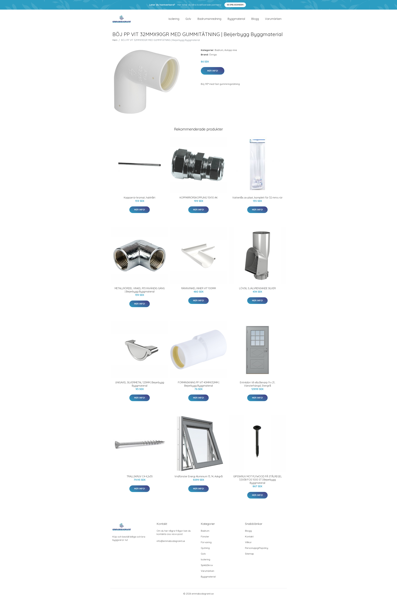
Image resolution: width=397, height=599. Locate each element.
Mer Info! (212, 70)
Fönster (205, 536)
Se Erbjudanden (235, 5)
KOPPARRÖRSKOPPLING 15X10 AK (199, 197)
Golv (188, 19)
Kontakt (249, 536)
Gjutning (205, 548)
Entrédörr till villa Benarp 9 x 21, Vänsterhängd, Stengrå (257, 384)
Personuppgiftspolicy (256, 548)
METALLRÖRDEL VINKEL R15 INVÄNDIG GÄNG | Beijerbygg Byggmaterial (140, 290)
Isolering (173, 19)
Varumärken (273, 19)
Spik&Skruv (207, 565)
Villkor (248, 542)
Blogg (255, 19)
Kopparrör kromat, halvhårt (139, 197)
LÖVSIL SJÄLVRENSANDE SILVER (257, 288)
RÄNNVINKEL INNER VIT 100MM (198, 288)
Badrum (219, 50)
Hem (114, 40)
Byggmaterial (236, 19)
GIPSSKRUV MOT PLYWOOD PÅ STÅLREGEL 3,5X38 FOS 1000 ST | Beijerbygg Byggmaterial (257, 479)
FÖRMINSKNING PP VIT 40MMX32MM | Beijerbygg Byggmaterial (198, 384)
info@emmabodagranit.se (171, 541)
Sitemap (249, 553)
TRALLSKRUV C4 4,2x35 (140, 476)
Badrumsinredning (209, 19)
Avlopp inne (230, 50)
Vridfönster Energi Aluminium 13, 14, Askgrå (198, 476)
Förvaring (206, 542)
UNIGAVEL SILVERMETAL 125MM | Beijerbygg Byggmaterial (139, 384)
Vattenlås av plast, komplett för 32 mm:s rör (257, 197)
